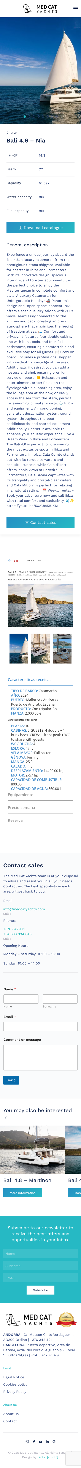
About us (11, 1414)
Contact (10, 1421)
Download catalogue (43, 227)
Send (11, 1080)
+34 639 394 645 (17, 934)
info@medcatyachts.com (24, 909)
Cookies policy (15, 1384)
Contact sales (43, 522)
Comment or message (22, 1040)
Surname (49, 1006)
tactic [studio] (47, 1457)
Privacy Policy (14, 1392)
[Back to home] (40, 8)
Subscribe (40, 1290)
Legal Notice (13, 1377)
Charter (12, 132)
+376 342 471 (14, 929)
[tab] (25, 116)
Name (7, 1006)
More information (23, 1193)
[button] (75, 8)
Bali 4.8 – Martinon (27, 1180)
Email (9, 1017)
